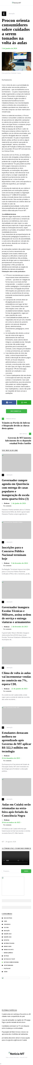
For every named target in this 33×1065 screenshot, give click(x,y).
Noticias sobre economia (11, 962)
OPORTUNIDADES (8, 965)
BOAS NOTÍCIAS (8, 918)
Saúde (5, 971)
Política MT (7, 968)
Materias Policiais (9, 943)
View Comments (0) (15, 411)
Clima (5, 921)
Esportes (6, 940)
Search (26, 871)
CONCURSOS (7, 924)
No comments (7, 506)
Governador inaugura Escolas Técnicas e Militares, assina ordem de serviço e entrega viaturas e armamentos (16, 614)
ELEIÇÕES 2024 (7, 934)
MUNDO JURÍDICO (8, 953)
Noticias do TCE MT (9, 959)
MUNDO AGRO (7, 946)
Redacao (6, 503)
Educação (7, 930)
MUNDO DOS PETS (9, 949)
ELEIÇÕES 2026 (7, 937)
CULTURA (6, 927)
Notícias (6, 956)
